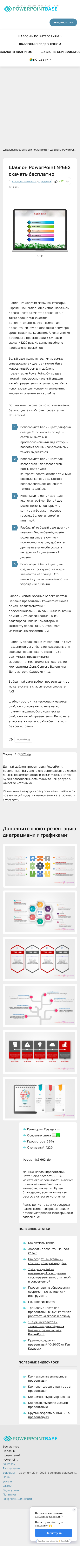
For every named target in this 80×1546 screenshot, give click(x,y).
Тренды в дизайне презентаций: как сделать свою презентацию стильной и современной (49, 1275)
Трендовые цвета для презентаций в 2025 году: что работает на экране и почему (49, 1312)
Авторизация (63, 22)
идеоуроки (11, 1490)
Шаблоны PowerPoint (24, 181)
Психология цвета (41, 1302)
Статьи (7, 1485)
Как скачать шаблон (42, 1243)
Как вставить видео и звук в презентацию (48, 1405)
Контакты (9, 1464)
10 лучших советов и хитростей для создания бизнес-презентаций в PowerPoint (46, 1328)
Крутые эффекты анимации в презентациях (49, 1415)
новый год (23, 739)
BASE (35, 8)
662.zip (25, 754)
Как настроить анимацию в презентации (47, 1378)
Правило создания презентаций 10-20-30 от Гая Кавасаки (49, 1344)
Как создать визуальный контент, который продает (47, 1261)
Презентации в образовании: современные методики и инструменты (49, 1291)
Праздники (44, 181)
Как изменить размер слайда (49, 1397)
